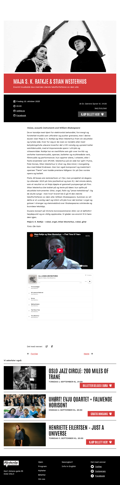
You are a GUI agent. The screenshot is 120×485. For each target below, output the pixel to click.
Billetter (42, 475)
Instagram (100, 471)
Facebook (21, 115)
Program (42, 466)
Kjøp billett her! (98, 442)
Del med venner (98, 462)
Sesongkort (67, 462)
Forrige (34, 353)
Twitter (98, 466)
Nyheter (42, 470)
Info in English (69, 466)
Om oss (41, 479)
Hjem (40, 462)
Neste (86, 353)
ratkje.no (20, 110)
